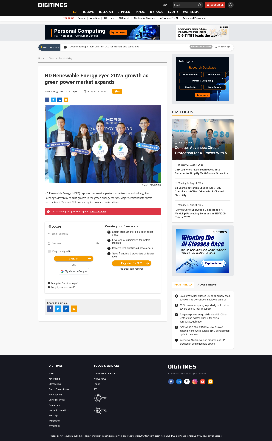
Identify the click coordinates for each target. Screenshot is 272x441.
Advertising (54, 378)
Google (81, 18)
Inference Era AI (169, 18)
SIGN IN (73, 258)
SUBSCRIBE (217, 5)
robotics (94, 18)
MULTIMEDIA (190, 11)
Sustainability (65, 58)
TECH (74, 11)
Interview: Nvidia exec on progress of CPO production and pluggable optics (203, 342)
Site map (53, 415)
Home (41, 58)
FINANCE (140, 11)
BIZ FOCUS (156, 11)
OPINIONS (124, 11)
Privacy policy (55, 394)
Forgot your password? (63, 286)
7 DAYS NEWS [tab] (207, 284)
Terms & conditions (59, 389)
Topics (97, 383)
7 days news (100, 378)
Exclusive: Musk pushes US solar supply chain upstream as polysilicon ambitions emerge (205, 297)
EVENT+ (173, 11)
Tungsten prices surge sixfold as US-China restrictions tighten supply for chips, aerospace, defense (203, 318)
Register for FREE (131, 263)
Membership (55, 383)
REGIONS (88, 11)
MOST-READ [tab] (183, 284)
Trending (68, 18)
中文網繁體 (54, 420)
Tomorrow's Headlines (201, 47)
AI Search (124, 18)
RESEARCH (106, 11)
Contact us (54, 405)
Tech (51, 58)
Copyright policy (57, 399)
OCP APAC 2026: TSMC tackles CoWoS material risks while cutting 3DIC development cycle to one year (205, 331)
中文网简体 (54, 425)
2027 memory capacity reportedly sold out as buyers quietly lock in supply (205, 307)
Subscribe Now (98, 211)
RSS (95, 389)
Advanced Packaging (194, 18)
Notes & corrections (59, 410)
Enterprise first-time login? (64, 283)
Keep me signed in (61, 251)
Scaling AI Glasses (144, 18)
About (52, 373)
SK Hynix (109, 18)
